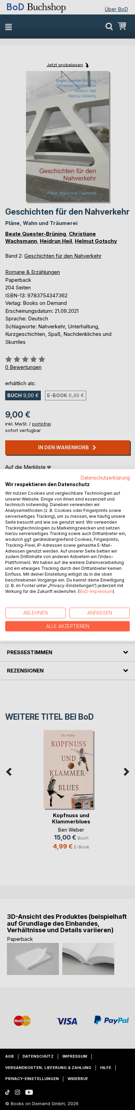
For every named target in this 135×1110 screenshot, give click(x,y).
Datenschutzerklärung (105, 478)
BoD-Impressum (96, 591)
